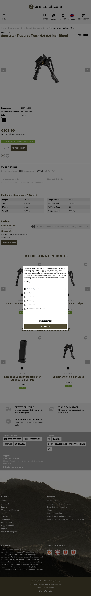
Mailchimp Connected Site (36, 309)
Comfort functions (33, 297)
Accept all (45, 326)
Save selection (45, 321)
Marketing (30, 301)
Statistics (30, 293)
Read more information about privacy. (51, 278)
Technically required (34, 289)
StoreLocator (31, 305)
